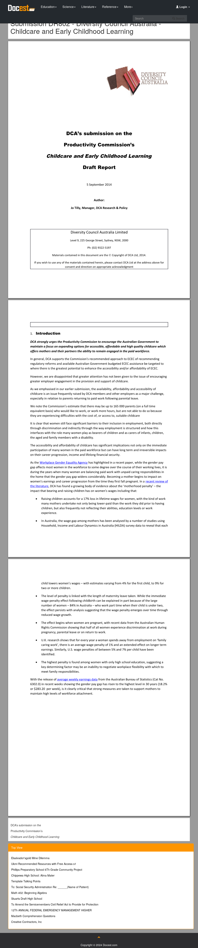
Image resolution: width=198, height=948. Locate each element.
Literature (87, 6)
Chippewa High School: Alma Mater (33, 875)
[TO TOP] (99, 937)
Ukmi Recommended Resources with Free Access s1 (43, 864)
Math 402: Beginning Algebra (29, 893)
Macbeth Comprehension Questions (33, 916)
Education (48, 6)
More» (128, 6)
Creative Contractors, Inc (26, 922)
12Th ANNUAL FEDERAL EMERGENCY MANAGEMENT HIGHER (51, 910)
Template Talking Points (25, 881)
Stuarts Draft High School (26, 898)
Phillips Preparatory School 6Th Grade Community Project (46, 869)
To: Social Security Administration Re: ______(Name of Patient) (50, 887)
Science (68, 6)
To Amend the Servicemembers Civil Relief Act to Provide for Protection (54, 904)
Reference (109, 6)
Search (179, 18)
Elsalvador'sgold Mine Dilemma (30, 858)
